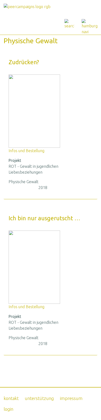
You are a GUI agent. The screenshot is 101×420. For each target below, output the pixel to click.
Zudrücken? (24, 62)
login (8, 409)
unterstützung (39, 398)
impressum (71, 398)
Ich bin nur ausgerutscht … (44, 218)
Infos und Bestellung (26, 150)
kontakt (11, 398)
